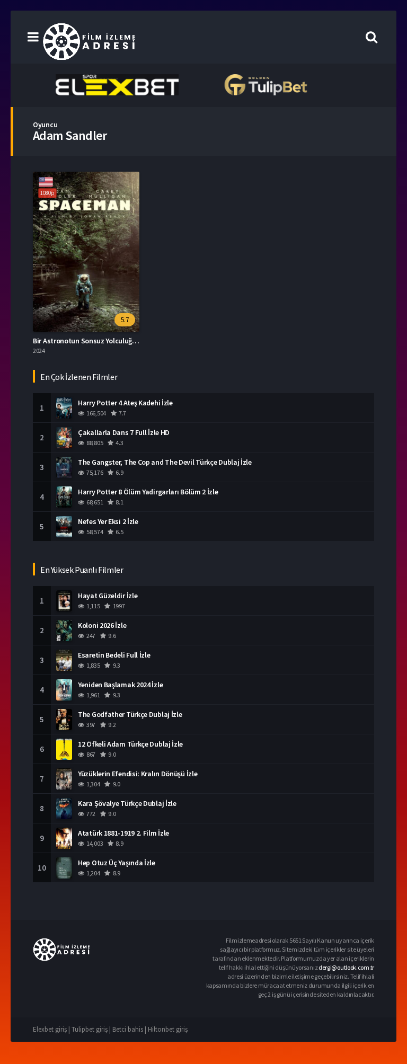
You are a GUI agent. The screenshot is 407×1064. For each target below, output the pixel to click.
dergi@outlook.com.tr (346, 967)
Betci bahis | (130, 1029)
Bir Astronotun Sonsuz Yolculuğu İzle (90, 340)
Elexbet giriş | (52, 1029)
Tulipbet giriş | (92, 1029)
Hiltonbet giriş (168, 1029)
